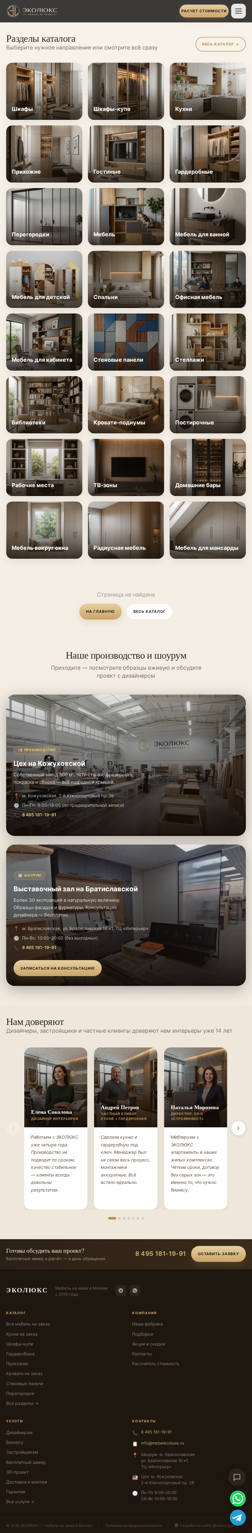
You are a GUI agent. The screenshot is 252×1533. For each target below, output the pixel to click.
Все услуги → (20, 1501)
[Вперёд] (238, 1128)
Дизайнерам (19, 1432)
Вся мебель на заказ (28, 1323)
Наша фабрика (147, 1323)
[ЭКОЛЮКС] (91, 11)
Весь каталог (149, 611)
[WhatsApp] (134, 1290)
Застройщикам (22, 1452)
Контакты (142, 1353)
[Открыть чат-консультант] (237, 1477)
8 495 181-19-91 (39, 814)
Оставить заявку (218, 1253)
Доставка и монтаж (27, 1481)
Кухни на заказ (21, 1334)
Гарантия (15, 1491)
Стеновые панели (24, 1383)
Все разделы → (22, 1403)
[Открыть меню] (238, 11)
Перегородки (20, 1393)
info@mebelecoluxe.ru (162, 1442)
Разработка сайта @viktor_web (207, 1525)
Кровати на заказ (24, 1373)
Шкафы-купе (19, 1343)
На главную (100, 611)
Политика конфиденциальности (133, 1525)
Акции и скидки (148, 1343)
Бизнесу (14, 1442)
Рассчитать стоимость (155, 1363)
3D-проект (17, 1472)
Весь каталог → (220, 44)
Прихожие (17, 1363)
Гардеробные (20, 1353)
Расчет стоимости (204, 11)
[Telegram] (120, 1290)
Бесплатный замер (26, 1462)
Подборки (142, 1334)
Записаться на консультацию (57, 968)
